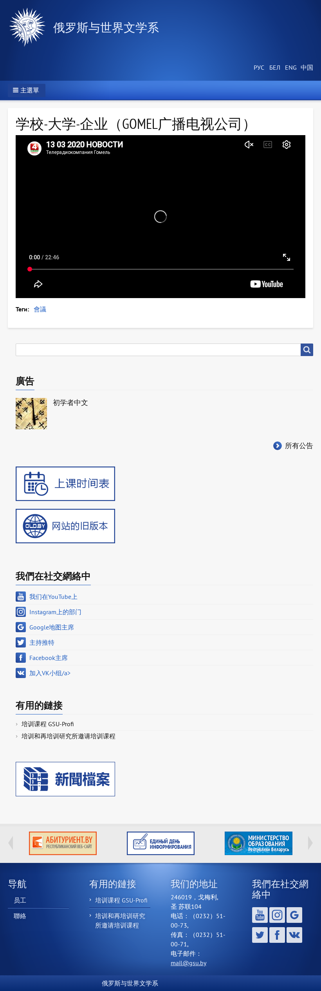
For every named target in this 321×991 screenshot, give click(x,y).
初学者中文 (70, 402)
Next (310, 842)
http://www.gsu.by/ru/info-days (63, 843)
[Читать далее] (258, 843)
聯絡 (20, 916)
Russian (258, 67)
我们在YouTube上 (53, 596)
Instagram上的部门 (55, 612)
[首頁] (30, 27)
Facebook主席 (48, 658)
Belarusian (274, 67)
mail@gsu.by (188, 963)
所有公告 (299, 445)
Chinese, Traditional (305, 67)
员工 (20, 900)
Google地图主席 (51, 627)
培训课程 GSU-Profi (48, 724)
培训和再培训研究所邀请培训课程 (68, 736)
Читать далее (258, 843)
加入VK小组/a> (49, 673)
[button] (26, 90)
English (290, 67)
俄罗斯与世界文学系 (106, 27)
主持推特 (41, 642)
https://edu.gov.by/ (161, 843)
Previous (10, 842)
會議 (40, 309)
